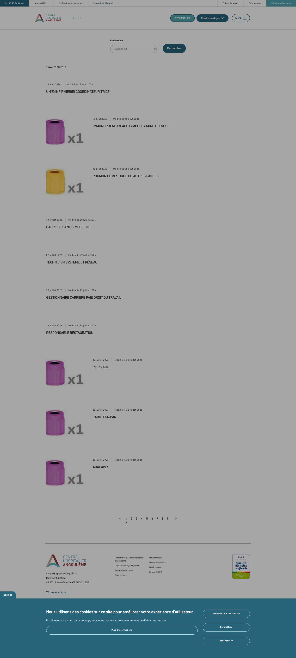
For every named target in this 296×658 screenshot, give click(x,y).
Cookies (7, 595)
